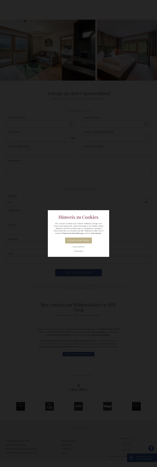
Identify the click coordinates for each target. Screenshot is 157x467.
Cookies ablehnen (78, 247)
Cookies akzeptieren (78, 240)
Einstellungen (78, 251)
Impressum (96, 233)
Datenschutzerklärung (72, 233)
